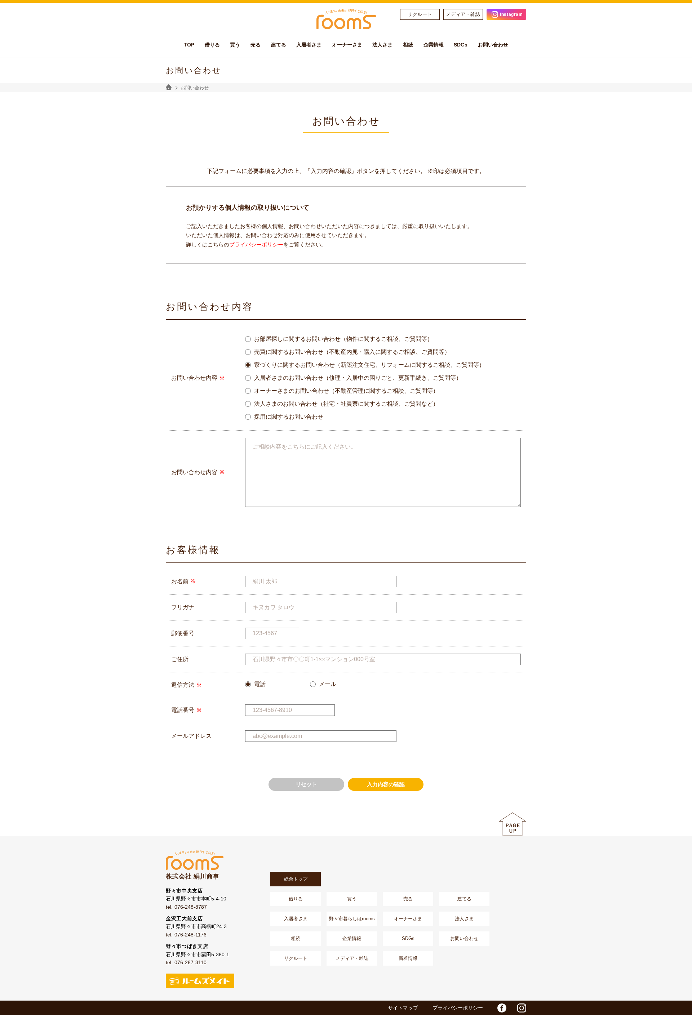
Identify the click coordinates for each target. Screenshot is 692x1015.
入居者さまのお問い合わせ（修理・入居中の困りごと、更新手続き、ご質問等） (358, 378)
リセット (306, 784)
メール (327, 684)
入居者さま (295, 918)
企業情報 (351, 938)
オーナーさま (408, 918)
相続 (295, 938)
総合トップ (295, 879)
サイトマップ (403, 1008)
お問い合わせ (464, 938)
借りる (296, 899)
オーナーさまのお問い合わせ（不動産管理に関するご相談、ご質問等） (346, 391)
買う (351, 899)
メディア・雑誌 (463, 14)
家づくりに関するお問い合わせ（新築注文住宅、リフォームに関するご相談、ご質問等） (369, 365)
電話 (260, 684)
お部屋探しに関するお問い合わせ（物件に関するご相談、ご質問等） (343, 339)
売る (408, 899)
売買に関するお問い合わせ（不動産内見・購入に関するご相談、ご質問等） (352, 352)
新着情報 (408, 958)
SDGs (408, 938)
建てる (464, 899)
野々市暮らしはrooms (352, 918)
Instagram (511, 14)
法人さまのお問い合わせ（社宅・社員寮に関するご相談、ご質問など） (346, 404)
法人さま (464, 918)
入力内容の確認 (386, 784)
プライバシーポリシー (256, 244)
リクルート (420, 14)
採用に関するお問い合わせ (288, 417)
